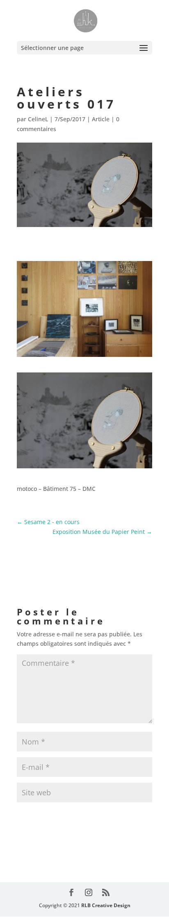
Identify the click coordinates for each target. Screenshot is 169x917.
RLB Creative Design (105, 905)
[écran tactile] (84, 468)
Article (101, 119)
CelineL (38, 119)
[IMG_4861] (84, 357)
